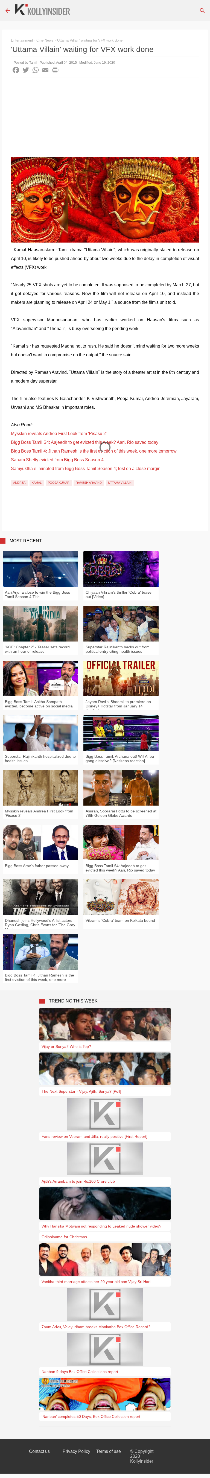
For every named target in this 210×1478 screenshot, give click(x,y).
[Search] (202, 10)
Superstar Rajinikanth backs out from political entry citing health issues (118, 649)
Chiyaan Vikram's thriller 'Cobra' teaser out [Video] (119, 594)
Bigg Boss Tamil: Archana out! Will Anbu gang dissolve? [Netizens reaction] (120, 758)
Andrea (19, 482)
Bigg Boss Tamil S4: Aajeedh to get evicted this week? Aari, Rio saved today (84, 442)
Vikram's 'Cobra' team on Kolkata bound (120, 920)
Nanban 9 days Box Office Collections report (80, 1371)
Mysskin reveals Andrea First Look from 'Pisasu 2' (59, 433)
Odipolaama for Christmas (64, 1237)
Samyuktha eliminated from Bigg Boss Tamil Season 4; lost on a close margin (86, 468)
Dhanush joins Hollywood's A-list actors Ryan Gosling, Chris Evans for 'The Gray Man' (40, 924)
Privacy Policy (76, 1451)
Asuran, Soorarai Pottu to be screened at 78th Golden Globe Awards (121, 813)
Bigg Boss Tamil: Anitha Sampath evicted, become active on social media (39, 703)
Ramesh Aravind (89, 482)
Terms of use (108, 1451)
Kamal (37, 482)
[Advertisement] (105, 118)
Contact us (39, 1451)
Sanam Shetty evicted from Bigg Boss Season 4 (57, 459)
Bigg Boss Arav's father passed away (37, 866)
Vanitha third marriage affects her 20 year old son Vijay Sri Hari (96, 1281)
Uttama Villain (120, 482)
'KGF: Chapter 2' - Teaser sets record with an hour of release (37, 649)
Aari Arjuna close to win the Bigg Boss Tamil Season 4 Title (37, 594)
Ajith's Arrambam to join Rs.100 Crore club (78, 1181)
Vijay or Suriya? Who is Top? (66, 1046)
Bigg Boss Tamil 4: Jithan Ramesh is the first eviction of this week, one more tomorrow (94, 451)
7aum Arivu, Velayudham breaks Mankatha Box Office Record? (96, 1327)
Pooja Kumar (58, 482)
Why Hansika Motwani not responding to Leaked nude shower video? (101, 1226)
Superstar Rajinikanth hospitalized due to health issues (40, 758)
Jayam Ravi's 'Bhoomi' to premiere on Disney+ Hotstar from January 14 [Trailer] (118, 706)
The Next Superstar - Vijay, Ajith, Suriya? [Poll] (81, 1091)
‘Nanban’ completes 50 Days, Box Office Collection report (91, 1416)
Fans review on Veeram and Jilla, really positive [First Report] (94, 1136)
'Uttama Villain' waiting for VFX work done (89, 40)
